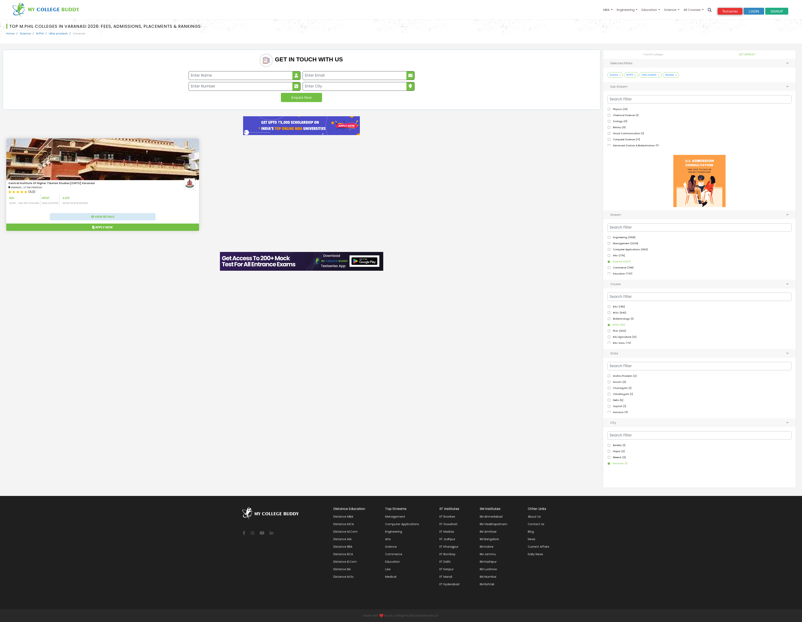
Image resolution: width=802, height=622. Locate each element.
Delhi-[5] (617, 400)
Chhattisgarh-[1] (622, 394)
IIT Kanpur (446, 569)
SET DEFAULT (747, 54)
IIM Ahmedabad (491, 517)
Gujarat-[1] (619, 406)
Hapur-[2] (618, 451)
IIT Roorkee (447, 517)
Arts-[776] (618, 255)
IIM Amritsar (488, 532)
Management (395, 517)
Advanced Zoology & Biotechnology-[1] (635, 145)
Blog (531, 532)
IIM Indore (487, 547)
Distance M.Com (345, 532)
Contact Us (536, 524)
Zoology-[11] (619, 121)
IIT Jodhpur (447, 539)
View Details (104, 216)
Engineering (625, 10)
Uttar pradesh (58, 33)
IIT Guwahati (448, 524)
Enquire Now (301, 97)
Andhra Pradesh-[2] (624, 376)
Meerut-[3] (619, 457)
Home (10, 33)
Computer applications (402, 524)
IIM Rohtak (487, 584)
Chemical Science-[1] (625, 115)
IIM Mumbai (488, 577)
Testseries (730, 11)
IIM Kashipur (488, 562)
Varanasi (669, 74)
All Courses (692, 10)
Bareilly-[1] (618, 445)
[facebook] (244, 533)
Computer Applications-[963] (630, 249)
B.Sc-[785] (618, 306)
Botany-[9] (619, 127)
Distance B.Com (345, 562)
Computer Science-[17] (626, 139)
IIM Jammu (488, 554)
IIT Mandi (445, 577)
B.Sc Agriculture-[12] (624, 337)
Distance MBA (343, 517)
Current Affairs (538, 547)
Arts (388, 539)
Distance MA (342, 539)
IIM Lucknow (488, 569)
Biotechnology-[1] (622, 318)
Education (649, 10)
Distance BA (342, 569)
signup (776, 11)
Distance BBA (342, 547)
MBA (606, 10)
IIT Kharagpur (448, 547)
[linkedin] (271, 533)
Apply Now (104, 227)
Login (754, 11)
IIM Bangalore (489, 539)
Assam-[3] (619, 382)
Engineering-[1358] (623, 237)
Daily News (535, 554)
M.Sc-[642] (619, 312)
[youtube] (262, 533)
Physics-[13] (619, 109)
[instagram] (252, 533)
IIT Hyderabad (449, 584)
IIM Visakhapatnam (493, 524)
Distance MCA (343, 524)
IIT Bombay (447, 554)
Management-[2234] (625, 243)
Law (388, 569)
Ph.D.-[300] (619, 330)
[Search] (709, 10)
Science (670, 10)
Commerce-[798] (622, 267)
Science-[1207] (621, 261)
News (531, 539)
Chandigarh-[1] (621, 388)
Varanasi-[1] (619, 463)
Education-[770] (622, 273)
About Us (534, 517)
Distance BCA (343, 554)
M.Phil (40, 33)
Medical (390, 577)
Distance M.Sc (343, 577)
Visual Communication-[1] (628, 133)
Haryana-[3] (620, 412)
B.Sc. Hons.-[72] (621, 343)
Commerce (393, 554)
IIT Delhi (444, 562)
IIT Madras (446, 532)
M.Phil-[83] (618, 324)
